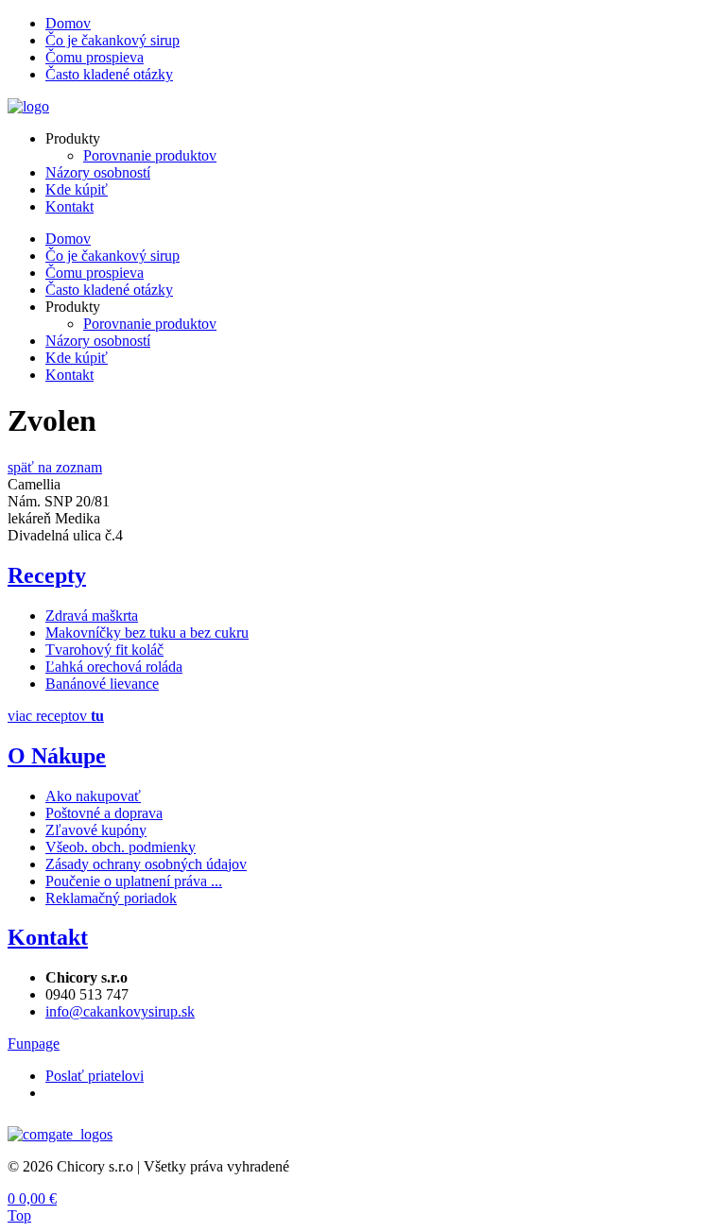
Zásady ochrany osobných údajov (146, 864)
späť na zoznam (55, 467)
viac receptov (56, 716)
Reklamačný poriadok (111, 898)
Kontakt (69, 206)
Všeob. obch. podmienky (120, 847)
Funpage (34, 1043)
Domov (68, 23)
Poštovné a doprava (104, 813)
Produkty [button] (72, 138)
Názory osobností (97, 172)
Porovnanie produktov (149, 155)
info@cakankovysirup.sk (120, 1011)
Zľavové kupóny (96, 830)
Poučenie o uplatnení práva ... (133, 881)
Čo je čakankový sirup (112, 40)
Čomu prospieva (94, 57)
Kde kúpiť (76, 189)
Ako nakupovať (93, 796)
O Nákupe (57, 756)
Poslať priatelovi (94, 1076)
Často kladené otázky (109, 74)
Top (19, 1215)
